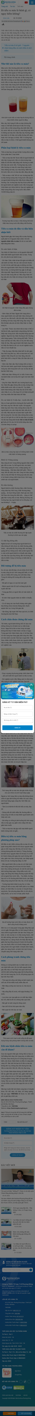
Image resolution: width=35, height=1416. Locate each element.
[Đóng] (31, 685)
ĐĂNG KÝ (17, 728)
